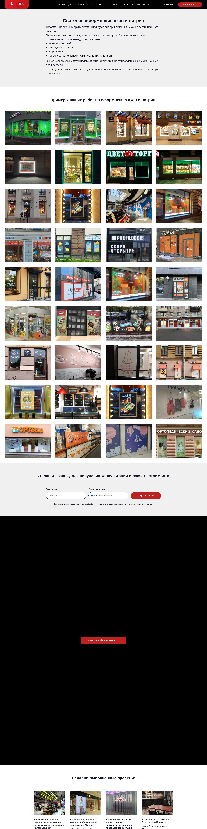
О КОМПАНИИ (94, 4)
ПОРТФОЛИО (112, 4)
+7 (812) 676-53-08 (166, 5)
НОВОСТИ (128, 4)
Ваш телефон (96, 489)
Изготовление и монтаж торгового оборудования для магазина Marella (83, 822)
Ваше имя (52, 489)
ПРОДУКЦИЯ (65, 4)
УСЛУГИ (79, 4)
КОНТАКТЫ (143, 4)
